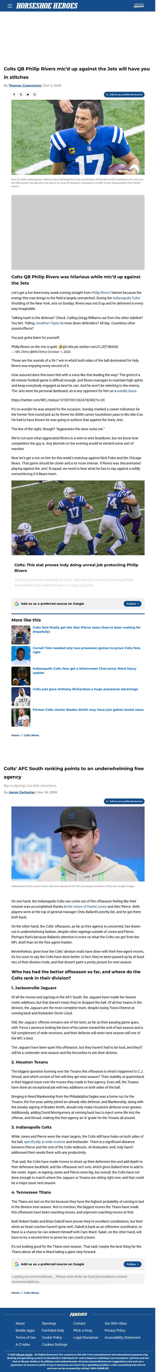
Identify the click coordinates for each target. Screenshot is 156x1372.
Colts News (31, 735)
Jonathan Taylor (47, 323)
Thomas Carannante (25, 85)
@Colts (68, 347)
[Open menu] (10, 5)
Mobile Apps (25, 1330)
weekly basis (126, 391)
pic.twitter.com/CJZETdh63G (96, 347)
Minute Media (24, 1354)
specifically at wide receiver (44, 1142)
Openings (49, 1323)
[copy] (34, 94)
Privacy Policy (115, 1330)
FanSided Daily (53, 1330)
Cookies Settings (54, 1344)
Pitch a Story (82, 1330)
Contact (79, 1323)
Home (15, 735)
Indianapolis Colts (126, 298)
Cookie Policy (52, 1337)
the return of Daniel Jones (87, 907)
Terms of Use (26, 1337)
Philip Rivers (101, 293)
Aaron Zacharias (22, 792)
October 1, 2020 (59, 352)
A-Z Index (23, 1344)
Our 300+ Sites (116, 1323)
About (20, 1323)
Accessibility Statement (122, 1337)
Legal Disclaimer (86, 1337)
